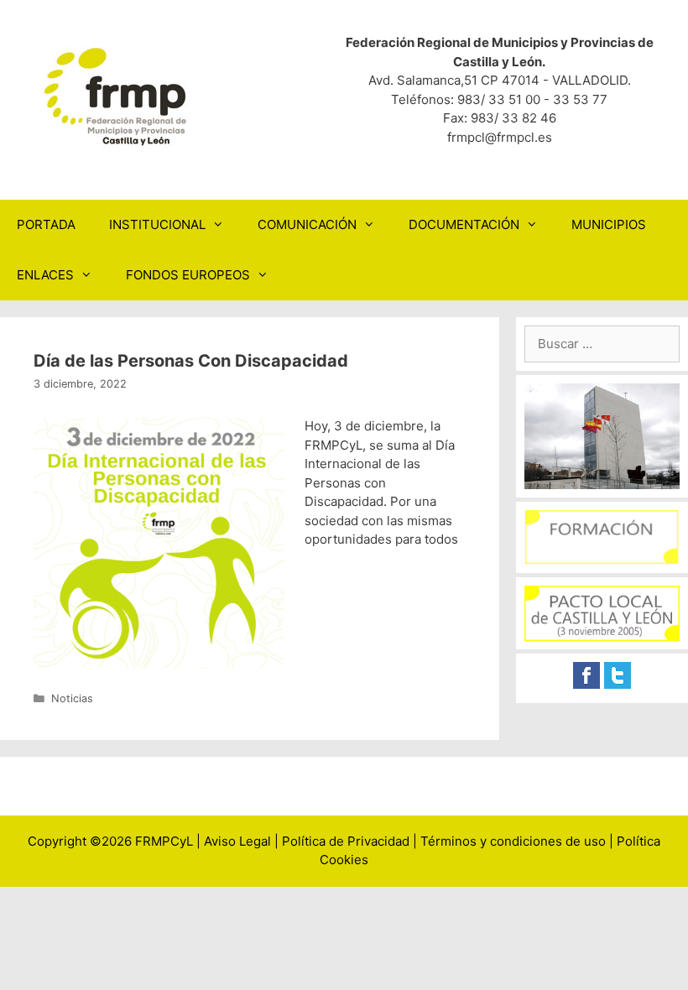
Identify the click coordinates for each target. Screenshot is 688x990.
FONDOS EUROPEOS (188, 275)
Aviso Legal (237, 841)
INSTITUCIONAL (157, 224)
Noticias (72, 698)
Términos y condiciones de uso (513, 841)
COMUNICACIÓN (307, 224)
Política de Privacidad (345, 841)
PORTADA (46, 224)
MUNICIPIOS (608, 224)
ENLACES (45, 275)
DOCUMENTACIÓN (464, 224)
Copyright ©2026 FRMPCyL (110, 841)
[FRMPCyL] (117, 96)
